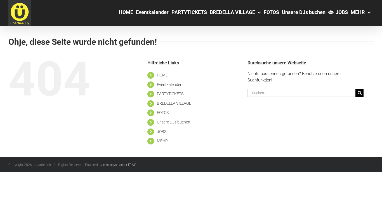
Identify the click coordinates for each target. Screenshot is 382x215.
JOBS (161, 131)
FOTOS (163, 112)
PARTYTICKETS (170, 94)
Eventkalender (169, 84)
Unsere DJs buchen (173, 122)
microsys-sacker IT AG (119, 165)
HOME (162, 75)
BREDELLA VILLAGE (174, 103)
